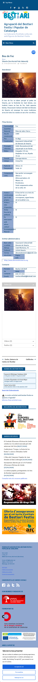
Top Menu (8, 3)
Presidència (23, 63)
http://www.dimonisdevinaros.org (16, 260)
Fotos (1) (7, 284)
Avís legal (4, 567)
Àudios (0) (8, 345)
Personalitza (19, 672)
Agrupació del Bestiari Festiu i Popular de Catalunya (18, 27)
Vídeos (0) (8, 341)
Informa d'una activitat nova (11, 400)
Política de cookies (7, 572)
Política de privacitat (7, 569)
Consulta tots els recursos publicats (14, 479)
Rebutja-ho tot (19, 677)
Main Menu (9, 43)
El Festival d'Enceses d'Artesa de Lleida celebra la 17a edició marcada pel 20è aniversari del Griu (18, 443)
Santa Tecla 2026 (9, 385)
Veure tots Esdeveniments (10, 390)
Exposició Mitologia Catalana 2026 (15, 374)
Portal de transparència (8, 574)
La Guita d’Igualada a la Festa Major (15, 380)
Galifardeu (29, 359)
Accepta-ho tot (19, 667)
